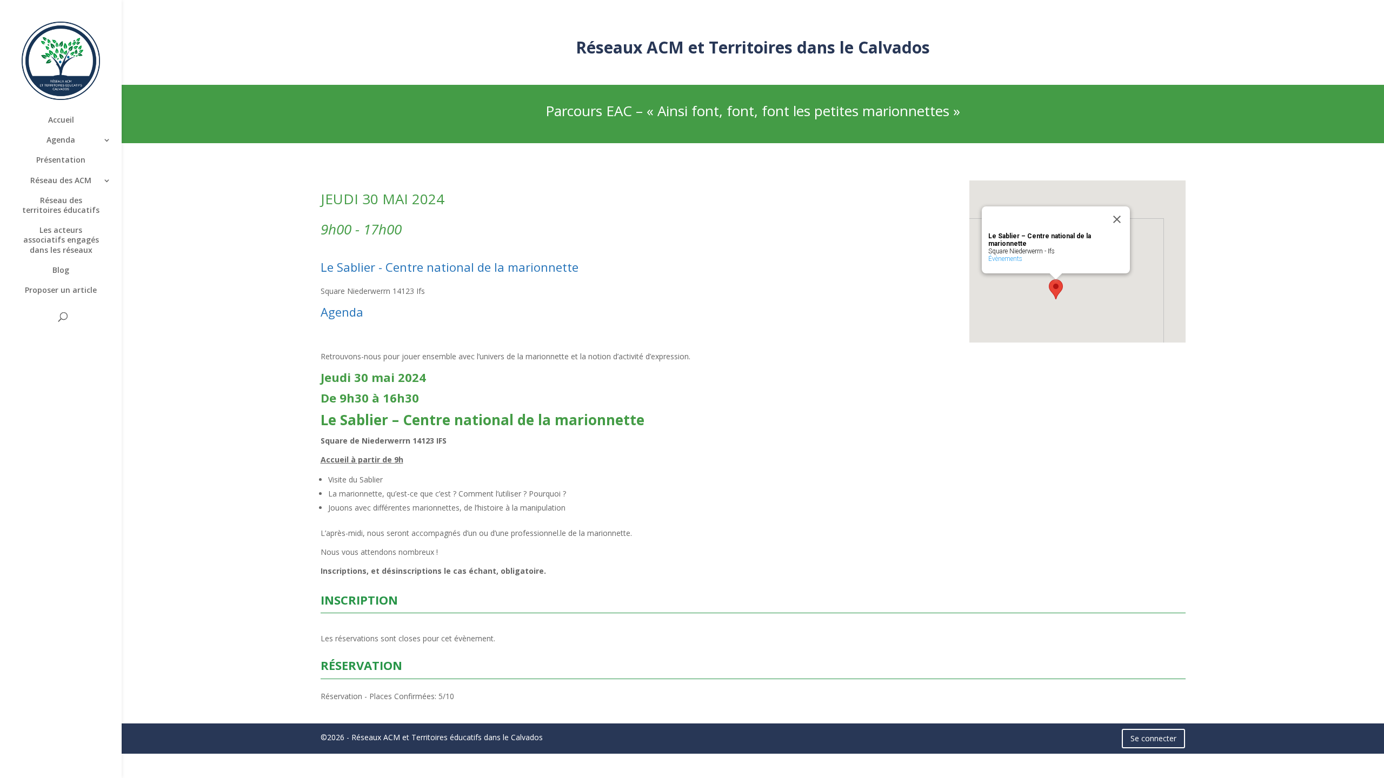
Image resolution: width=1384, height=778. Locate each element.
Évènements (1005, 259)
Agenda (60, 140)
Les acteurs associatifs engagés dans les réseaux (61, 239)
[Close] (1117, 219)
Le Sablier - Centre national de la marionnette (449, 267)
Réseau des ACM (60, 180)
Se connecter (1153, 738)
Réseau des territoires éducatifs (60, 205)
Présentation (60, 160)
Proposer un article (61, 290)
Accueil (61, 120)
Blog (60, 270)
